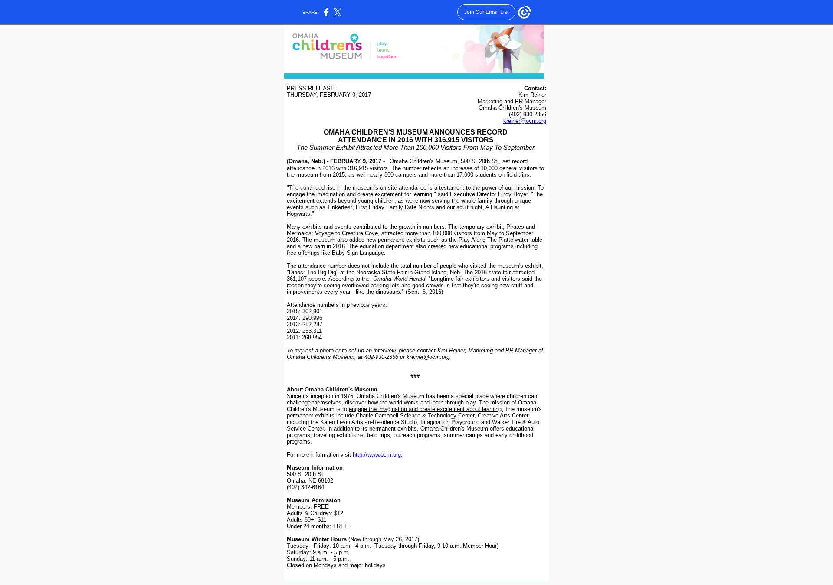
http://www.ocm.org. (378, 454)
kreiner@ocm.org (524, 121)
